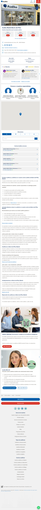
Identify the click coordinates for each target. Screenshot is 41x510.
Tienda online (20, 422)
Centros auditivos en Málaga (20, 467)
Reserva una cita (5, 292)
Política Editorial (20, 434)
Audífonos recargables (20, 451)
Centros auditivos (20, 457)
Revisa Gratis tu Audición (7, 223)
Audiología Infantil (20, 476)
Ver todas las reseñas (26, 78)
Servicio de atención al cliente (20, 419)
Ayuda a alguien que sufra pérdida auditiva (20, 415)
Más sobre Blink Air (22, 388)
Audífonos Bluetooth (20, 447)
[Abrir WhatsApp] (38, 507)
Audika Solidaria (20, 427)
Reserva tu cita (20, 403)
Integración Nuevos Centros (20, 436)
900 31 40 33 (13, 202)
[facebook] (15, 408)
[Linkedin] (19, 408)
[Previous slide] (1, 74)
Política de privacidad (27, 490)
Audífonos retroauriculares (20, 442)
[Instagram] (22, 408)
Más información (7, 346)
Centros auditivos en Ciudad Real (20, 464)
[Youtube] (25, 408)
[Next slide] (39, 74)
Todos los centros (20, 479)
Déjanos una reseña (25, 81)
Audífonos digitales (20, 454)
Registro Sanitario (20, 474)
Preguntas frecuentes (20, 431)
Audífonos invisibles (20, 449)
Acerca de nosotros (20, 412)
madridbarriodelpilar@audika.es (10, 47)
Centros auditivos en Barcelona (20, 462)
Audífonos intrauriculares (20, 444)
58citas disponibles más (20, 38)
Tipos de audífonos (20, 440)
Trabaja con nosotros (20, 424)
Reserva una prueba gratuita (9, 388)
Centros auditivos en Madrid (20, 460)
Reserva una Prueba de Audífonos (9, 262)
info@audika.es (17, 490)
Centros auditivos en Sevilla (20, 469)
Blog (20, 429)
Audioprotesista (20, 472)
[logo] (4, 1)
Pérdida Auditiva (20, 417)
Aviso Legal (32, 490)
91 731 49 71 (8, 45)
